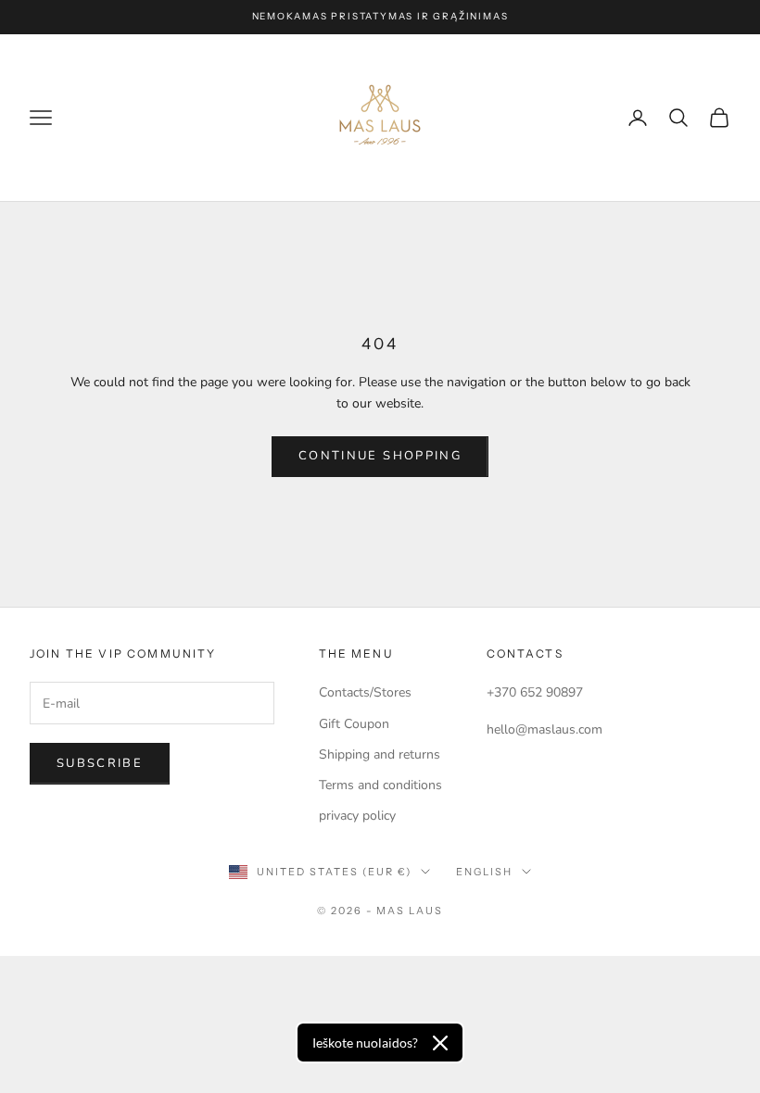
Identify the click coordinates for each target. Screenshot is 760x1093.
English (484, 871)
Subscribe (100, 763)
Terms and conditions (380, 785)
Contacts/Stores (365, 692)
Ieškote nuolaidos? (365, 1042)
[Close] (440, 1043)
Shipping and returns (379, 754)
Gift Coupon (354, 724)
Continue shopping (380, 455)
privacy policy (357, 815)
